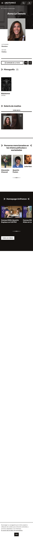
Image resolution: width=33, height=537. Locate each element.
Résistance (5, 94)
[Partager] (26, 63)
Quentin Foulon (16, 171)
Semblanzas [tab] (16, 110)
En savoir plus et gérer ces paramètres (12, 530)
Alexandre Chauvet (5, 171)
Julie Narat (28, 166)
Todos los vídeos (7, 238)
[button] (20, 116)
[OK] (16, 534)
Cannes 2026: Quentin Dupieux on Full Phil (10, 221)
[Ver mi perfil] (29, 3)
